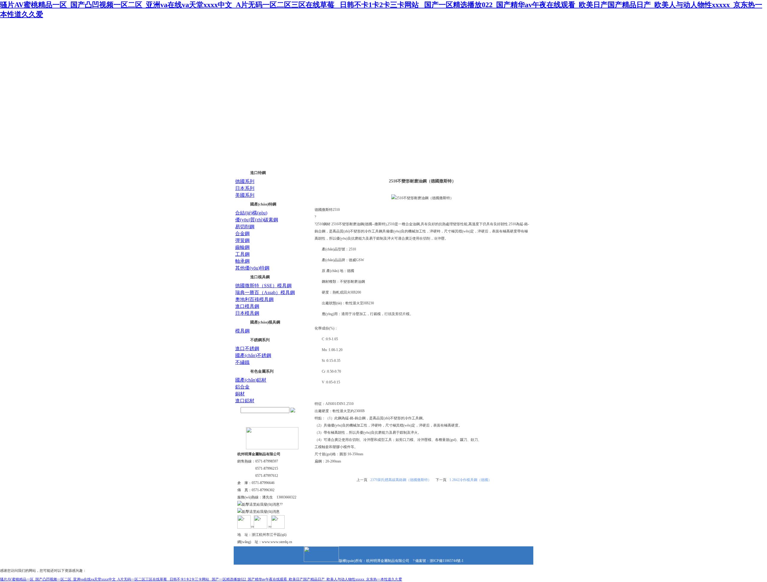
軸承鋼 (242, 261)
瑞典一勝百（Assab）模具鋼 (265, 292)
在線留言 (474, 63)
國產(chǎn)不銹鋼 (253, 355)
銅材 (240, 393)
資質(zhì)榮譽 (384, 63)
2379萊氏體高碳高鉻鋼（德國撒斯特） (400, 480)
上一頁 (362, 480)
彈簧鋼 (242, 240)
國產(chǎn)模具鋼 (265, 322)
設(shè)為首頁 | (473, 29)
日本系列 (244, 188)
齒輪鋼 (242, 247)
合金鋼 (242, 233)
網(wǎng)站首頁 (253, 63)
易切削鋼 (244, 226)
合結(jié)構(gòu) (251, 212)
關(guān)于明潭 (298, 63)
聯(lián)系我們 (513, 29)
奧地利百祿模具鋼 (254, 299)
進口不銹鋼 (247, 348)
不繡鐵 (242, 362)
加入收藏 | (494, 29)
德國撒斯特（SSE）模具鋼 (263, 285)
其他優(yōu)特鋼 (252, 267)
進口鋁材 (244, 400)
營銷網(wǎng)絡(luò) (429, 63)
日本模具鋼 (247, 313)
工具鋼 (242, 254)
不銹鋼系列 (260, 340)
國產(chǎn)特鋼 (263, 204)
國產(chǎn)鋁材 (250, 380)
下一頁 (441, 480)
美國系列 (244, 195)
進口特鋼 (258, 172)
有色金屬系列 (262, 371)
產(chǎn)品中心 (342, 63)
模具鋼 (242, 330)
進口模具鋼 (260, 277)
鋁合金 (242, 386)
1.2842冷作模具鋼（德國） (470, 480)
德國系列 (244, 181)
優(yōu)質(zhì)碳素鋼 (256, 219)
